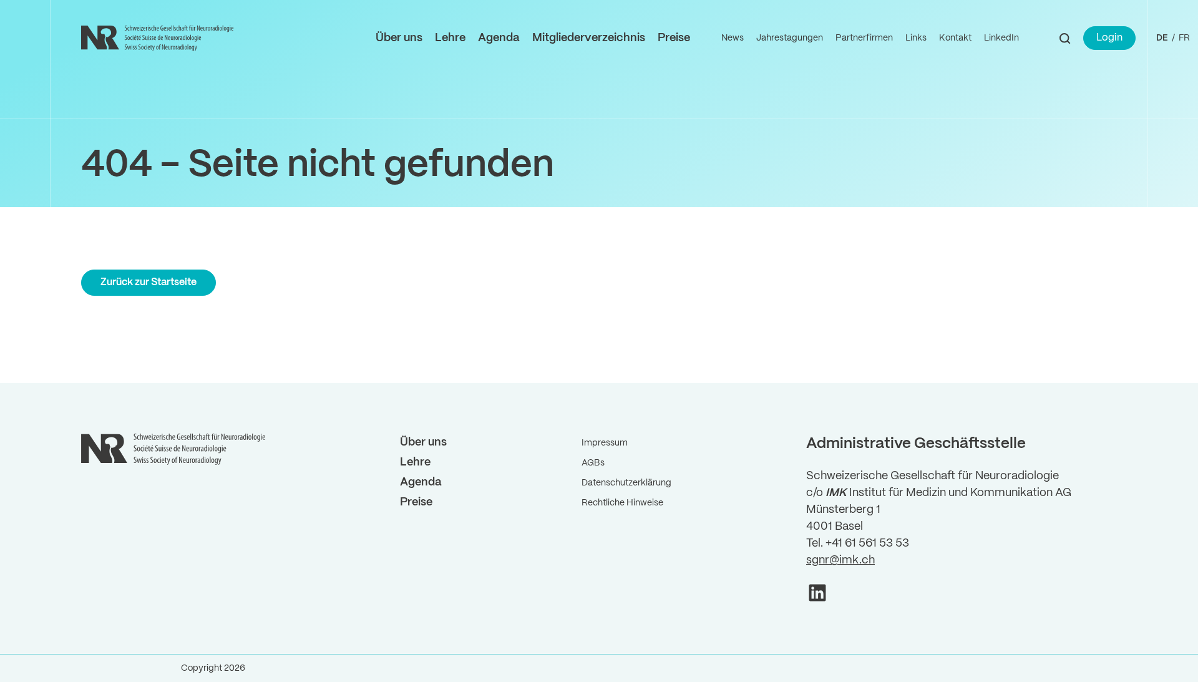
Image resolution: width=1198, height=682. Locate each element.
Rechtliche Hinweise (622, 503)
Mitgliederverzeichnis (588, 38)
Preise (674, 38)
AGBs (593, 463)
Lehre (450, 38)
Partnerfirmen (864, 38)
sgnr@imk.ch (840, 560)
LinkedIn (1001, 38)
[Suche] (1065, 38)
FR (1184, 38)
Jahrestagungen (789, 38)
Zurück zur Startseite (148, 282)
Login (1109, 37)
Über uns (399, 38)
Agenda (499, 38)
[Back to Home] (159, 38)
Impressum (605, 443)
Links (916, 38)
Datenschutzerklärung (626, 483)
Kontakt (955, 38)
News (732, 38)
